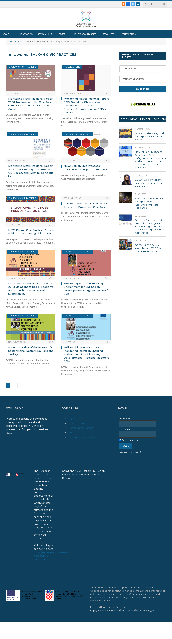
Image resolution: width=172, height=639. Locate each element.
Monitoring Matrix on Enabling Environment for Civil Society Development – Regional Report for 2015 (87, 288)
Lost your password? (130, 452)
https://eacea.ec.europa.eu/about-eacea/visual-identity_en (122, 610)
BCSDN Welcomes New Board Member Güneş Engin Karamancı (150, 182)
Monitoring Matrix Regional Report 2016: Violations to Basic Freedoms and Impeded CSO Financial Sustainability (30, 288)
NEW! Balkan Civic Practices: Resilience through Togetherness (86, 167)
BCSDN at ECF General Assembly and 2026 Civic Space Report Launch (148, 248)
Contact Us (75, 432)
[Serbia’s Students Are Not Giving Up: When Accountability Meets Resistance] (125, 197)
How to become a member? (85, 423)
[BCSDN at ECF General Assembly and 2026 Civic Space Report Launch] (125, 244)
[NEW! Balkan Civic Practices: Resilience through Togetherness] (86, 145)
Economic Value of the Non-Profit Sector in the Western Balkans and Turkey (31, 351)
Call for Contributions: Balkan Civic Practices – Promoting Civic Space (86, 205)
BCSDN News (129, 119)
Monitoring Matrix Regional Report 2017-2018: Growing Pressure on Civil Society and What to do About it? (30, 171)
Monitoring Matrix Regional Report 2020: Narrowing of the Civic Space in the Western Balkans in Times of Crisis (30, 104)
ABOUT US (8, 34)
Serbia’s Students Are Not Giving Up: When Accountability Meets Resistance (149, 203)
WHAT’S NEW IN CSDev (85, 34)
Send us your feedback (82, 437)
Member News (149, 119)
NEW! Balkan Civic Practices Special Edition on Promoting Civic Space (31, 231)
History (73, 418)
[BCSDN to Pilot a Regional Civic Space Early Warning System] (125, 132)
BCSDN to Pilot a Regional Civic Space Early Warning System (149, 136)
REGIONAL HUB (45, 34)
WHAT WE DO (26, 34)
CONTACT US (127, 34)
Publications (72, 67)
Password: (124, 429)
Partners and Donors (81, 427)
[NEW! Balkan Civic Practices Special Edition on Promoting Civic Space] (30, 209)
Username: (125, 418)
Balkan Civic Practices (22, 67)
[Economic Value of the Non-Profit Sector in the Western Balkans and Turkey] (30, 327)
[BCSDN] (86, 19)
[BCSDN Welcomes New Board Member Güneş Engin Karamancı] (125, 179)
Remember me (130, 440)
